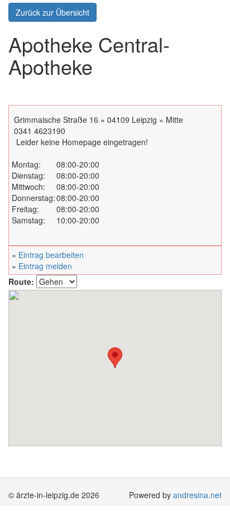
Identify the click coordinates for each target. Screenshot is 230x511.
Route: (21, 281)
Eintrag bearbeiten (51, 254)
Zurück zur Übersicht (52, 12)
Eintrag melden (45, 265)
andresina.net (197, 494)
